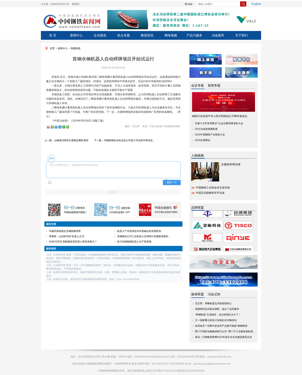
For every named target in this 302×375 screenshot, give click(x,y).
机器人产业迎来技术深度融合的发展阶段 (139, 231)
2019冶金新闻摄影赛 (206, 129)
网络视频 (170, 35)
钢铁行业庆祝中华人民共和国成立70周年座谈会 (219, 116)
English (256, 3)
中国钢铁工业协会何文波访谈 (213, 187)
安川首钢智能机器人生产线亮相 (134, 241)
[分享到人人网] (61, 127)
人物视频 (197, 155)
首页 (52, 48)
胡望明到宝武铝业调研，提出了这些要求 (217, 309)
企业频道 (100, 35)
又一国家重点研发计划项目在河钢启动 (216, 320)
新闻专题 (214, 85)
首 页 (52, 35)
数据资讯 (147, 35)
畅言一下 (172, 182)
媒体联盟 (197, 294)
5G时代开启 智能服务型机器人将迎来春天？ (73, 241)
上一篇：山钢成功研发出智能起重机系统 (66, 140)
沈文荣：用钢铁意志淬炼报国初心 (213, 303)
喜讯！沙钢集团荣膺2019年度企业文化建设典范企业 (223, 337)
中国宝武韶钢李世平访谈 (210, 192)
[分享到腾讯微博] (58, 127)
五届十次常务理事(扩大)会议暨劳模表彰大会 (219, 123)
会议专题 (197, 85)
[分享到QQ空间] (54, 127)
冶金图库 (218, 35)
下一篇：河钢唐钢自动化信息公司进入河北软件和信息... (124, 140)
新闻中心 (76, 35)
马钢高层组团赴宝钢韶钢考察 (65, 231)
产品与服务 (194, 35)
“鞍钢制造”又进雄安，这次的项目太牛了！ (218, 314)
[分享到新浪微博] (50, 127)
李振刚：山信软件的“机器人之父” (67, 236)
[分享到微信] (69, 127)
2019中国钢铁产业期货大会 (210, 134)
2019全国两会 (202, 140)
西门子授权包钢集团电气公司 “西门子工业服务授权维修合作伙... (230, 331)
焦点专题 (123, 35)
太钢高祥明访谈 (230, 164)
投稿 (190, 4)
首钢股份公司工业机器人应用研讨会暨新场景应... (144, 236)
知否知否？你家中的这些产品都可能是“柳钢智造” (221, 325)
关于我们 (241, 35)
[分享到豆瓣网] (65, 127)
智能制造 (76, 48)
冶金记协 (214, 294)
